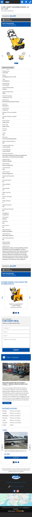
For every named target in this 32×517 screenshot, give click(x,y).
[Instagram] (18, 491)
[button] (2, 56)
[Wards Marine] (12, 2)
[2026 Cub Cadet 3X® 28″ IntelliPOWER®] (16, 294)
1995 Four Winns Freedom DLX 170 (15, 451)
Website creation (11, 510)
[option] (16, 40)
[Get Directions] (26, 2)
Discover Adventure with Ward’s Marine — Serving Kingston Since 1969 (14, 383)
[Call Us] (30, 2)
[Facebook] (14, 491)
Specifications (7, 67)
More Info (16, 457)
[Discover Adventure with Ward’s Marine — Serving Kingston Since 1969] (16, 372)
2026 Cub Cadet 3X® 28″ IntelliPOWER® (16, 304)
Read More (7, 403)
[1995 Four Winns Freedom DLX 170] (16, 440)
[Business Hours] (22, 2)
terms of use (15, 508)
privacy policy (26, 507)
